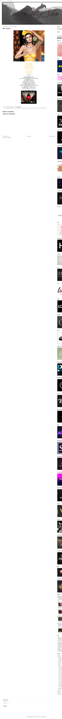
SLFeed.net (59, 648)
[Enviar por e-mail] (16, 106)
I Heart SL (59, 641)
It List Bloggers (60, 642)
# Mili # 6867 (59, 597)
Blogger (45, 716)
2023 (59, 656)
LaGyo (25, 85)
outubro (60, 659)
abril (59, 665)
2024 (59, 655)
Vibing (27, 86)
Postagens (6, 701)
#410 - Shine (60, 673)
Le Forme (26, 81)
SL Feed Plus (59, 646)
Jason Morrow (38, 716)
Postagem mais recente (6, 136)
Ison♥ (59, 624)
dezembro (60, 657)
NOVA (27, 80)
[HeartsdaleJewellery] (27, 84)
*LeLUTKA (27, 76)
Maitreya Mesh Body (28, 77)
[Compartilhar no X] (18, 106)
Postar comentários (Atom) (8, 137)
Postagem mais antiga (52, 136)
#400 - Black (60, 684)
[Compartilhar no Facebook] (19, 106)
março (59, 666)
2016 (59, 694)
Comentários (6, 703)
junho (59, 663)
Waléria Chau (60, 602)
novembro (60, 658)
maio (59, 664)
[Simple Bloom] (27, 78)
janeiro (60, 689)
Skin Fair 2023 (36, 78)
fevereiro (60, 688)
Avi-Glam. (28, 79)
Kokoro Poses (26, 87)
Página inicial (29, 136)
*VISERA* (27, 88)
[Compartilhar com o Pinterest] (20, 106)
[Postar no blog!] (17, 106)
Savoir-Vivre (60, 623)
